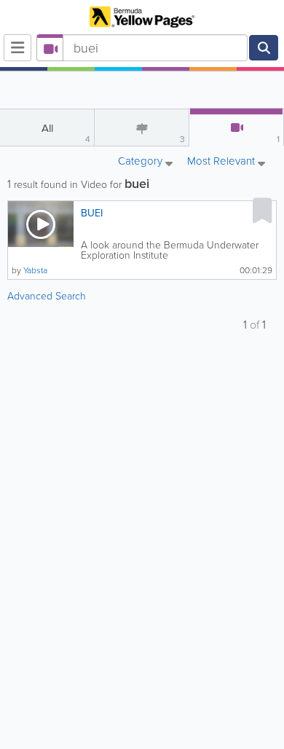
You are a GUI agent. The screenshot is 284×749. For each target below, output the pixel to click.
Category (141, 162)
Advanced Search (46, 296)
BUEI (92, 213)
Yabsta (35, 270)
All (66, 133)
